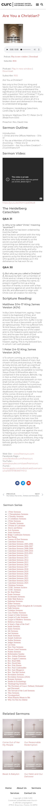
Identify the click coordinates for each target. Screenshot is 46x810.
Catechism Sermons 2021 (18, 576)
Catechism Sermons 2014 (18, 560)
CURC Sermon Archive (17, 587)
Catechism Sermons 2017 (18, 567)
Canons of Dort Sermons (18, 539)
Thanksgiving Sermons (17, 684)
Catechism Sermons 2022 (18, 578)
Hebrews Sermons (15, 622)
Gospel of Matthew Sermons (19, 619)
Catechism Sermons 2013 (18, 558)
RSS (14, 61)
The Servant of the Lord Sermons (21, 691)
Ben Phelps (12, 537)
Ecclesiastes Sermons (16, 597)
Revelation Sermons (16, 674)
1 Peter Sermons (14, 512)
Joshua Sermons (14, 640)
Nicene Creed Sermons (17, 649)
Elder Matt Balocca (15, 599)
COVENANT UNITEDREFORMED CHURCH (23, 4)
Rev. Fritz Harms (14, 665)
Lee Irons (11, 645)
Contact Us (30, 793)
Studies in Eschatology (17, 681)
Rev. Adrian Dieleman (17, 656)
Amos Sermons (14, 532)
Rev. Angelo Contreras (17, 658)
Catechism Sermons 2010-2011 (20, 553)
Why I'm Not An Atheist (17, 700)
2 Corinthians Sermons (17, 519)
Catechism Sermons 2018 (18, 569)
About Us (21, 788)
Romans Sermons (15, 679)
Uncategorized (13, 695)
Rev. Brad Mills (14, 661)
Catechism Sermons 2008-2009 (20, 548)
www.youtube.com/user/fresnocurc (20, 463)
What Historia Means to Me (19, 697)
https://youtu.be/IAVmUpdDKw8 (19, 203)
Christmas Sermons (15, 585)
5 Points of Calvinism (16, 526)
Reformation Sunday (16, 654)
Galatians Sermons (15, 610)
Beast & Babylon (11, 774)
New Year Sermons (15, 647)
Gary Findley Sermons (17, 613)
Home (8, 788)
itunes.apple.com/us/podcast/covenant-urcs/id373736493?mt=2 (22, 469)
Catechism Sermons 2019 (18, 571)
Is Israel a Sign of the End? (18, 624)
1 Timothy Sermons (16, 516)
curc (6, 4)
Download (33, 57)
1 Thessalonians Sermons (18, 514)
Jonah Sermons (14, 636)
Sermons (36, 788)
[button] (37, 4)
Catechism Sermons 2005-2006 (20, 544)
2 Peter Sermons (14, 521)
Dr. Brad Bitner (14, 592)
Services (14, 793)
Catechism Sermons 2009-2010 (20, 551)
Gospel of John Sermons (17, 615)
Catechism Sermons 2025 (18, 583)
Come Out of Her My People (11, 743)
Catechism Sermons (16, 542)
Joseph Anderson (14, 638)
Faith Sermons (13, 608)
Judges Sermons (14, 642)
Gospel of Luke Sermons (18, 617)
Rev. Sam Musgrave (16, 670)
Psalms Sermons (14, 652)
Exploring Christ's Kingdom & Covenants (25, 606)
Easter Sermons (14, 594)
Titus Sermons (13, 693)
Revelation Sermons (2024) (19, 677)
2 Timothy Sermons (16, 523)
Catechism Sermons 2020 (18, 574)
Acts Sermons (13, 530)
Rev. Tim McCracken (16, 672)
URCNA (18, 803)
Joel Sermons (13, 633)
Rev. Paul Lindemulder (17, 668)
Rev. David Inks (14, 663)
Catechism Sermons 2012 (18, 555)
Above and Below (15, 528)
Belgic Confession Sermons (19, 535)
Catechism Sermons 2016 (18, 564)
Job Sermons (13, 631)
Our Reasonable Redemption (32, 743)
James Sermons (14, 629)
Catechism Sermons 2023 (18, 581)
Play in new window (19, 57)
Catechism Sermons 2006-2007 (20, 546)
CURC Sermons (14, 590)
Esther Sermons (14, 603)
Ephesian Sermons (15, 601)
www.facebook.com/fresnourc (18, 458)
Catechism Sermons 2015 (18, 562)
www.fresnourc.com (24, 454)
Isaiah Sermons (14, 626)
